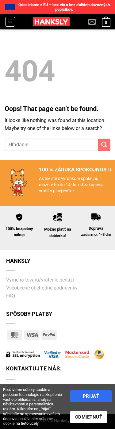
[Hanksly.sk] (51, 21)
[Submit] (104, 145)
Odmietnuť (88, 417)
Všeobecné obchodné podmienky (42, 288)
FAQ (10, 296)
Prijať (91, 396)
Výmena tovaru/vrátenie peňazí (40, 280)
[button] (10, 22)
